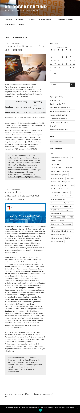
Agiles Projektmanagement (60, 157)
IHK (58, 171)
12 (62, 60)
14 (70, 60)
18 (59, 64)
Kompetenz (66, 182)
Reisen (21, 24)
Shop (51, 126)
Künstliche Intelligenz (57, 115)
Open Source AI (56, 206)
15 (74, 60)
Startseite (8, 20)
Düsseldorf (68, 168)
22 (74, 64)
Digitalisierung (55, 164)
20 (66, 64)
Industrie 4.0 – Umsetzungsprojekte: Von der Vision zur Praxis (21, 196)
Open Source (68, 203)
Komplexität (55, 185)
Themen (31, 20)
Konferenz (64, 185)
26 (62, 67)
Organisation (68, 206)
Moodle (69, 196)
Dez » (70, 74)
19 (62, 64)
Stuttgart (54, 220)
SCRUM (70, 217)
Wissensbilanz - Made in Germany (62, 231)
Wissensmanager (57, 238)
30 (51, 70)
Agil (52, 153)
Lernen (69, 189)
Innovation (65, 171)
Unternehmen (55, 224)
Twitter (62, 220)
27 (66, 67)
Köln (72, 185)
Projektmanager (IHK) (58, 217)
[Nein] (78, 409)
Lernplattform (13, 372)
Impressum (38, 394)
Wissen (53, 227)
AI (72, 157)
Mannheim (66, 192)
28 (70, 67)
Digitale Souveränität (65, 20)
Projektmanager (56, 213)
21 (70, 64)
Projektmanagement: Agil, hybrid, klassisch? (24, 177)
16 (51, 64)
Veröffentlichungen (45, 20)
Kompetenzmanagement (58, 111)
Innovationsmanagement (58, 108)
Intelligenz (70, 178)
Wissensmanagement (57, 129)
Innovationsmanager (57, 178)
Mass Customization (57, 196)
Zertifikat (68, 238)
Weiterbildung (67, 224)
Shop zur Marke (10, 24)
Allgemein (53, 100)
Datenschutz (47, 394)
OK (40, 410)
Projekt (53, 210)
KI (59, 182)
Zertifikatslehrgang (57, 241)
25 (59, 67)
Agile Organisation (56, 97)
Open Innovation (56, 203)
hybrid (53, 171)
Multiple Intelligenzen (57, 118)
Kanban (53, 182)
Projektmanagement (57, 122)
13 (66, 60)
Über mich (19, 20)
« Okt (55, 74)
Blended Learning (55, 104)
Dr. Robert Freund (26, 7)
